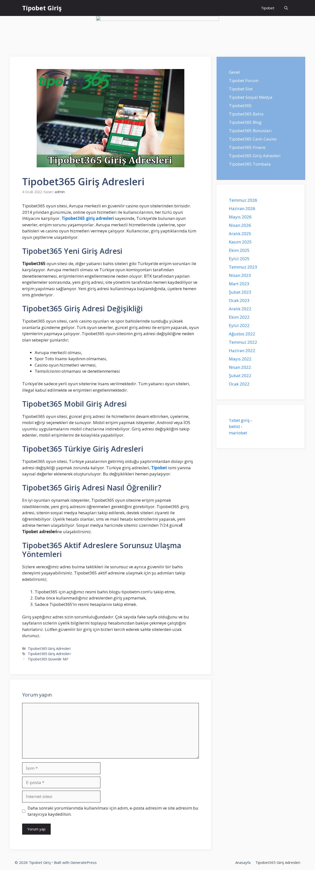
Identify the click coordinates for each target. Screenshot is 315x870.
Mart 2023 (239, 283)
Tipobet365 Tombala (250, 164)
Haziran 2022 (242, 350)
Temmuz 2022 (243, 342)
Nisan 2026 (240, 225)
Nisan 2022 (240, 367)
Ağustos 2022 (242, 334)
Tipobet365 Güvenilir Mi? (48, 659)
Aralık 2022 (240, 309)
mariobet (238, 433)
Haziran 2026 (242, 208)
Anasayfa (243, 862)
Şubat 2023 (240, 292)
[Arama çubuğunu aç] (286, 8)
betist (234, 426)
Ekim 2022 (239, 317)
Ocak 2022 (239, 384)
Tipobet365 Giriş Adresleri (49, 648)
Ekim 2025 (239, 250)
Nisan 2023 (240, 275)
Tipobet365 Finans (247, 147)
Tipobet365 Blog (245, 122)
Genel (234, 72)
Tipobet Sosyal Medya (250, 97)
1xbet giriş (239, 420)
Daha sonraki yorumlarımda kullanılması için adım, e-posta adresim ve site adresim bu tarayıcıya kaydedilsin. (113, 811)
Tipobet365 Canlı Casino (253, 139)
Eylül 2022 (239, 325)
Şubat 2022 (240, 375)
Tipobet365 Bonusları (250, 130)
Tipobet (267, 7)
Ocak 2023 (239, 300)
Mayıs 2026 (240, 217)
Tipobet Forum (243, 80)
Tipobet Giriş (42, 8)
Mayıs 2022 (240, 359)
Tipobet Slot (241, 89)
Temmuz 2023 (243, 267)
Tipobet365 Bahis (246, 114)
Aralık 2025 (240, 233)
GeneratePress (83, 862)
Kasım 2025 (240, 242)
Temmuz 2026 (243, 200)
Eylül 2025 (239, 258)
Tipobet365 (240, 105)
